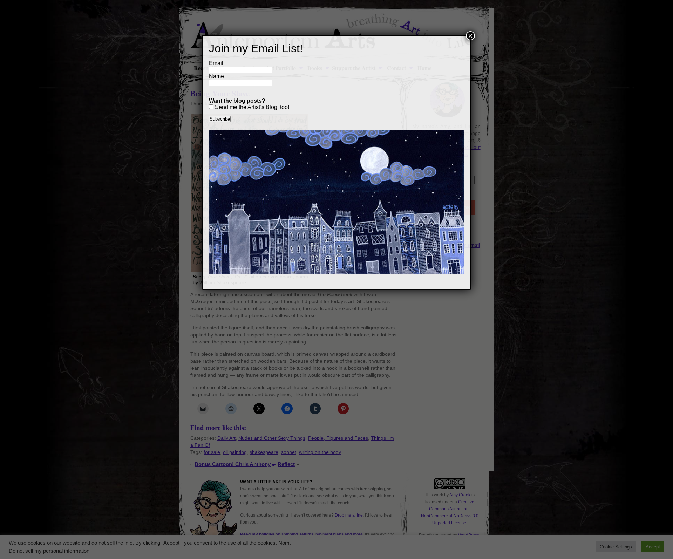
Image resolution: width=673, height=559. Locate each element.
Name (216, 76)
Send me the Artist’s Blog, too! (251, 107)
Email (216, 63)
